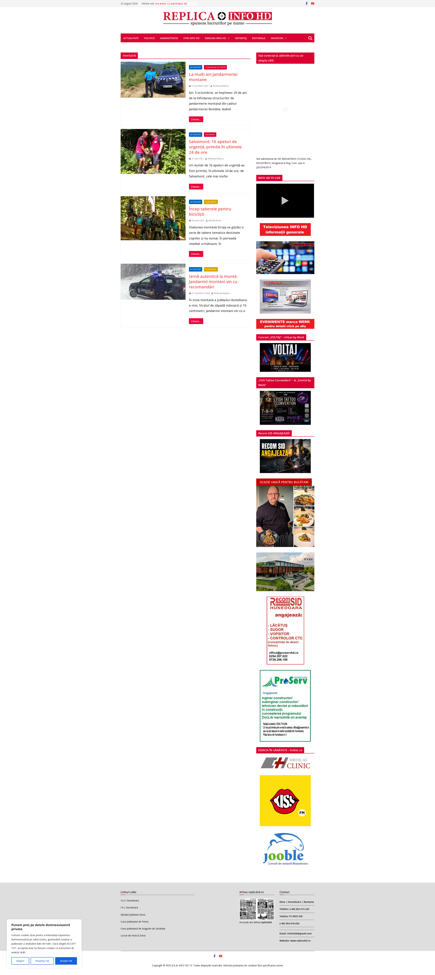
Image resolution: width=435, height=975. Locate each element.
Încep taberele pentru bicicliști (210, 211)
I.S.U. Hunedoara (130, 900)
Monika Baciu (214, 220)
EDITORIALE (258, 38)
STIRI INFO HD (191, 38)
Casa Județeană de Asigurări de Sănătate (143, 928)
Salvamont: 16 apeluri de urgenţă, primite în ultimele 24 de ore (215, 147)
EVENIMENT (210, 134)
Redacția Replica (221, 85)
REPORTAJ (241, 38)
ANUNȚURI (277, 38)
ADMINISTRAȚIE (169, 38)
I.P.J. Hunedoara (129, 907)
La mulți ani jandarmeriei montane (213, 76)
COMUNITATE (210, 202)
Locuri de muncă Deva (133, 935)
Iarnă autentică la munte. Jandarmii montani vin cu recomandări (213, 281)
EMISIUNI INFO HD (215, 38)
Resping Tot (42, 960)
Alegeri (20, 960)
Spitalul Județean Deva (133, 914)
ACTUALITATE (131, 38)
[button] (228, 38)
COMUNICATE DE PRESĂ (215, 67)
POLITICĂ (149, 38)
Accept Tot (66, 960)
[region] (44, 943)
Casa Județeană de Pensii (134, 921)
